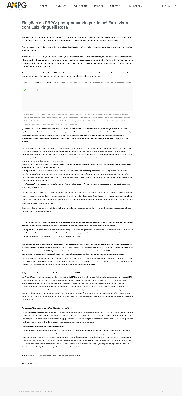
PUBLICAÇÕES (80, 6)
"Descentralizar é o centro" (42, 82)
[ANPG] (17, 6)
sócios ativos (67, 47)
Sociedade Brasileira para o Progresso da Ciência (87, 37)
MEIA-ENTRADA (134, 6)
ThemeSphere (48, 391)
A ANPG (44, 6)
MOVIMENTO (60, 6)
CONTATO (115, 6)
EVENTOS (98, 6)
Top (161, 391)
